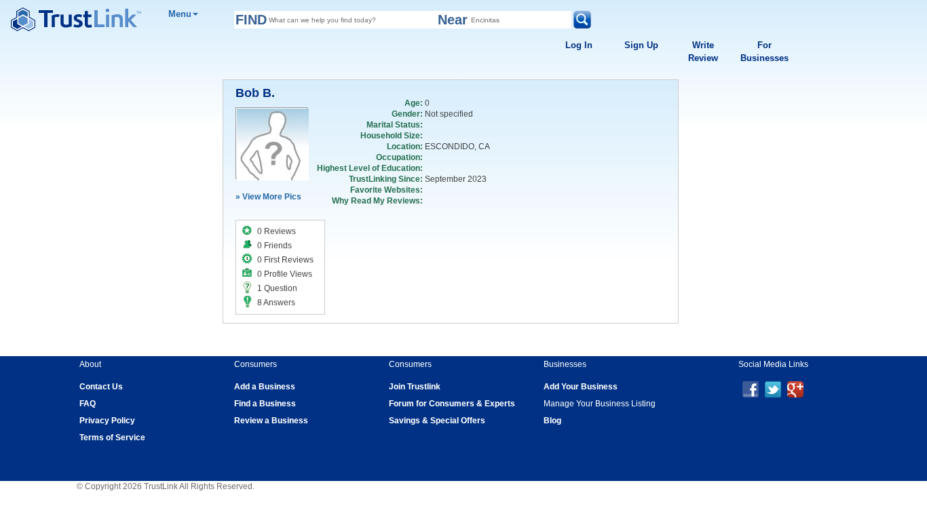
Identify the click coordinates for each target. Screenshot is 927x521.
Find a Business (265, 403)
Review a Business (271, 420)
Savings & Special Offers (437, 420)
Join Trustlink (414, 386)
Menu (179, 14)
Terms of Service (112, 437)
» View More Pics (268, 196)
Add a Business (264, 386)
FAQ (87, 403)
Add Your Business (581, 386)
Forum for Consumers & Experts (452, 403)
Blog (552, 420)
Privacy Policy (107, 420)
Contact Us (101, 386)
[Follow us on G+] (795, 388)
